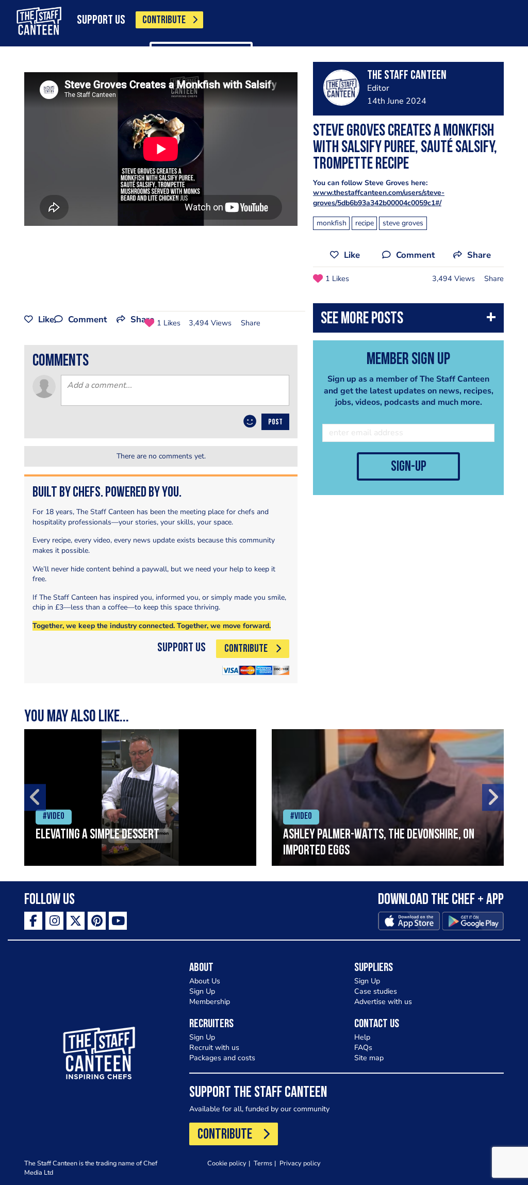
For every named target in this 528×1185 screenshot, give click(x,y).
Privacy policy (300, 1163)
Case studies (375, 991)
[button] (408, 320)
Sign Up (202, 991)
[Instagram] (54, 921)
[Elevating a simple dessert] (140, 797)
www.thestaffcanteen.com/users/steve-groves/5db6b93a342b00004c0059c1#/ (378, 198)
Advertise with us (383, 1002)
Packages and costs (222, 1058)
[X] (76, 921)
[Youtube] (118, 921)
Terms (263, 1163)
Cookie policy (226, 1163)
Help (362, 1037)
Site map (369, 1058)
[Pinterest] (97, 921)
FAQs (363, 1047)
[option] (140, 797)
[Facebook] (33, 921)
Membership (209, 1002)
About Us (204, 981)
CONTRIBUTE (164, 20)
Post (275, 422)
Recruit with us (214, 1047)
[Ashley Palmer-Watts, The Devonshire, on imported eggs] (388, 797)
